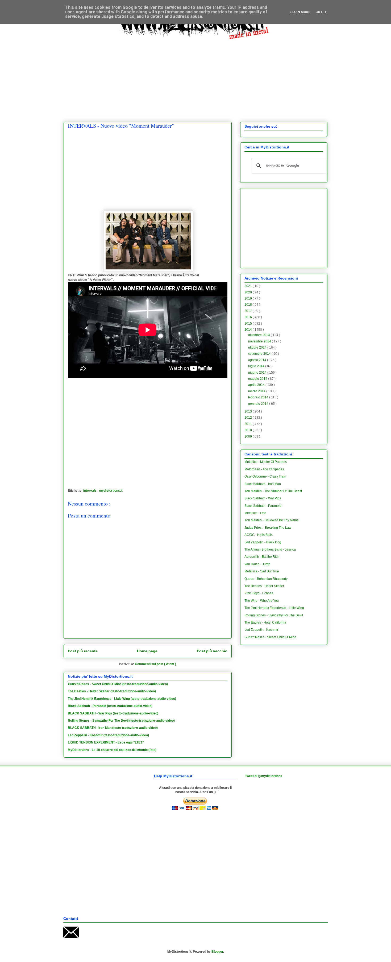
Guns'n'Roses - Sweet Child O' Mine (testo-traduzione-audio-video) (118, 684)
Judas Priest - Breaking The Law (267, 527)
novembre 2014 (260, 341)
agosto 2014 (257, 360)
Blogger (217, 951)
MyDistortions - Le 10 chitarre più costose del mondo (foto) (112, 750)
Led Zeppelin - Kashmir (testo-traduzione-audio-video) (108, 735)
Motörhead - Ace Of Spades (264, 469)
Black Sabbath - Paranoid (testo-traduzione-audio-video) (110, 706)
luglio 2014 (256, 366)
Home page (147, 651)
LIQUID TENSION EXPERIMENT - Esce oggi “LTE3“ (106, 742)
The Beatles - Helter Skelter (264, 586)
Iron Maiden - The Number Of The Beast (273, 491)
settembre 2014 (260, 353)
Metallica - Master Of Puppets (265, 462)
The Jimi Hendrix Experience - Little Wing (274, 608)
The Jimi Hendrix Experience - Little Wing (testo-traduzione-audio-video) (122, 699)
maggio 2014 (258, 379)
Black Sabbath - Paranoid (262, 506)
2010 (248, 430)
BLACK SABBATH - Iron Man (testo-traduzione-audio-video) (113, 728)
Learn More (300, 12)
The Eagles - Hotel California (265, 622)
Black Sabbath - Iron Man (262, 484)
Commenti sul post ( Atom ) (155, 664)
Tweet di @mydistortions (263, 776)
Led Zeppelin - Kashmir (261, 630)
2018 (248, 304)
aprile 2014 (256, 385)
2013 (248, 411)
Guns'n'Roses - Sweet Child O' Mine (270, 637)
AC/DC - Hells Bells (258, 535)
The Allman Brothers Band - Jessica (270, 549)
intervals (90, 490)
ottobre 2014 (257, 347)
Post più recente (83, 651)
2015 (248, 323)
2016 (248, 317)
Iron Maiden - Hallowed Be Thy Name (271, 520)
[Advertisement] (195, 76)
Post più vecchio (212, 651)
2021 (248, 286)
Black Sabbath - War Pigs (262, 498)
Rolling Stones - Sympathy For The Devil (273, 615)
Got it (321, 12)
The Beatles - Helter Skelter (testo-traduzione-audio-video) (112, 691)
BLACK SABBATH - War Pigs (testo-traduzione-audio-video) (113, 713)
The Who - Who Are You (261, 601)
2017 (248, 311)
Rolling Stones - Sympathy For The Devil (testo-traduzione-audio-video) (121, 720)
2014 (248, 330)
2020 (248, 292)
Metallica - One (255, 513)
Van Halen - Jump (257, 564)
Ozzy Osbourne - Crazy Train (265, 476)
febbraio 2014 (258, 397)
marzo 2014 (257, 391)
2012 (248, 417)
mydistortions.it (111, 490)
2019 (248, 298)
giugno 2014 (257, 372)
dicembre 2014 (259, 335)
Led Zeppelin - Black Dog (262, 542)
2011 (248, 424)
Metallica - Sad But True (261, 571)
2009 (248, 436)
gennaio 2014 (258, 404)
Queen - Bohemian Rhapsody (266, 579)
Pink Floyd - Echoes (258, 593)
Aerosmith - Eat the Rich (261, 557)
